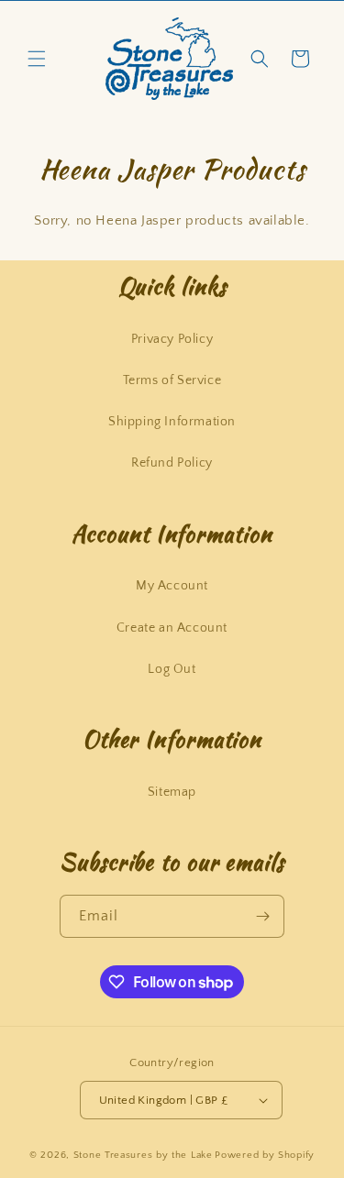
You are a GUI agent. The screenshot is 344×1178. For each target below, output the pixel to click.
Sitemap (172, 792)
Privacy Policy (172, 339)
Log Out (171, 669)
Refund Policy (172, 463)
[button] (37, 59)
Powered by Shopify (265, 1155)
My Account (172, 585)
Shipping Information (172, 421)
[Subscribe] (263, 916)
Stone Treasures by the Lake (143, 1155)
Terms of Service (172, 380)
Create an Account (172, 628)
